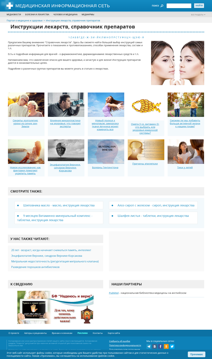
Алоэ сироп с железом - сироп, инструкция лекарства (156, 205)
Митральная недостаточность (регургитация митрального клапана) (55, 261)
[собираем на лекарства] (55, 311)
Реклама (83, 333)
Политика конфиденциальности (125, 345)
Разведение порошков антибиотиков (35, 267)
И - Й (96, 37)
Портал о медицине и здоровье (25, 20)
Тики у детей (185, 167)
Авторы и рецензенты (35, 333)
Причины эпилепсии (145, 163)
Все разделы (197, 14)
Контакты (98, 333)
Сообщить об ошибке (119, 341)
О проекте (13, 333)
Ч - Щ (132, 37)
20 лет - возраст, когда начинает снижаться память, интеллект (51, 250)
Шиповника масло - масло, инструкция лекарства (59, 205)
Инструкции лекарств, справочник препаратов (73, 20)
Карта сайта (114, 333)
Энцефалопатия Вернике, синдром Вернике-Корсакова (65, 167)
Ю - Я (141, 37)
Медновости (14, 14)
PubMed (114, 292)
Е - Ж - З (87, 37)
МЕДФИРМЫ (88, 14)
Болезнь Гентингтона (105, 167)
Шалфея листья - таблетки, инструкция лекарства (153, 216)
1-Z (70, 37)
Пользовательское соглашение (124, 349)
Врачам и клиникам (62, 333)
